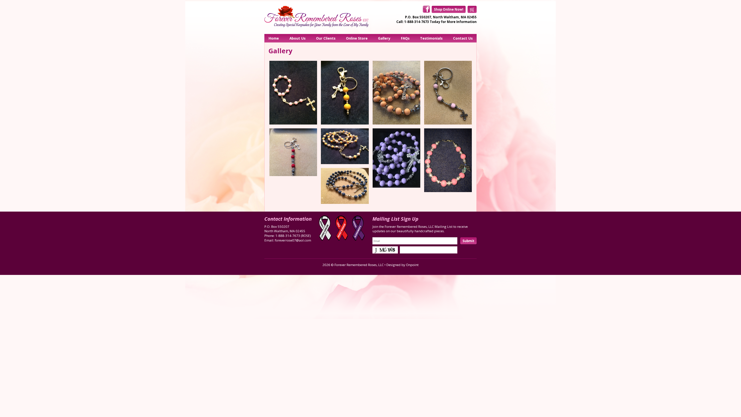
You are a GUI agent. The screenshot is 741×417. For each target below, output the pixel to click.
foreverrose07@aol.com (293, 240)
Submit (468, 241)
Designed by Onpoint (402, 265)
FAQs (405, 38)
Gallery (384, 38)
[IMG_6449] (345, 186)
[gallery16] (396, 158)
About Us (297, 38)
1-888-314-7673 (287, 235)
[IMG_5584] (293, 152)
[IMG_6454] (345, 146)
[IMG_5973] (396, 93)
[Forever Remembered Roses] (316, 16)
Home (273, 38)
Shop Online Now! (448, 9)
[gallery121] (448, 93)
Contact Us (463, 38)
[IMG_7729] (293, 93)
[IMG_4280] (448, 160)
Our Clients (325, 38)
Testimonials (431, 38)
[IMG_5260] (345, 93)
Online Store (357, 38)
